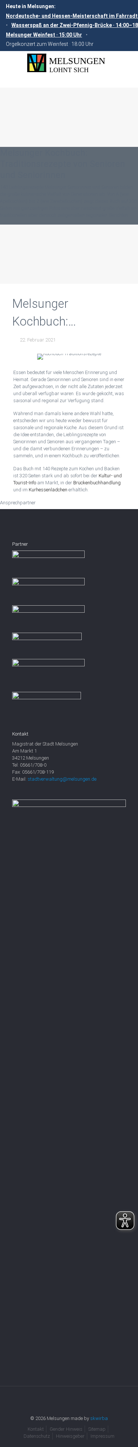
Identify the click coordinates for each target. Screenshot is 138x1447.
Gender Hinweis (66, 1429)
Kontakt (36, 1429)
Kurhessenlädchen (48, 489)
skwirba (99, 1418)
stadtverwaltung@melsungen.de (62, 779)
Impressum (102, 1436)
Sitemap (97, 1429)
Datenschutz (37, 1436)
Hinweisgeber (70, 1436)
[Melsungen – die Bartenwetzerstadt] (69, 63)
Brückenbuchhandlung (97, 482)
